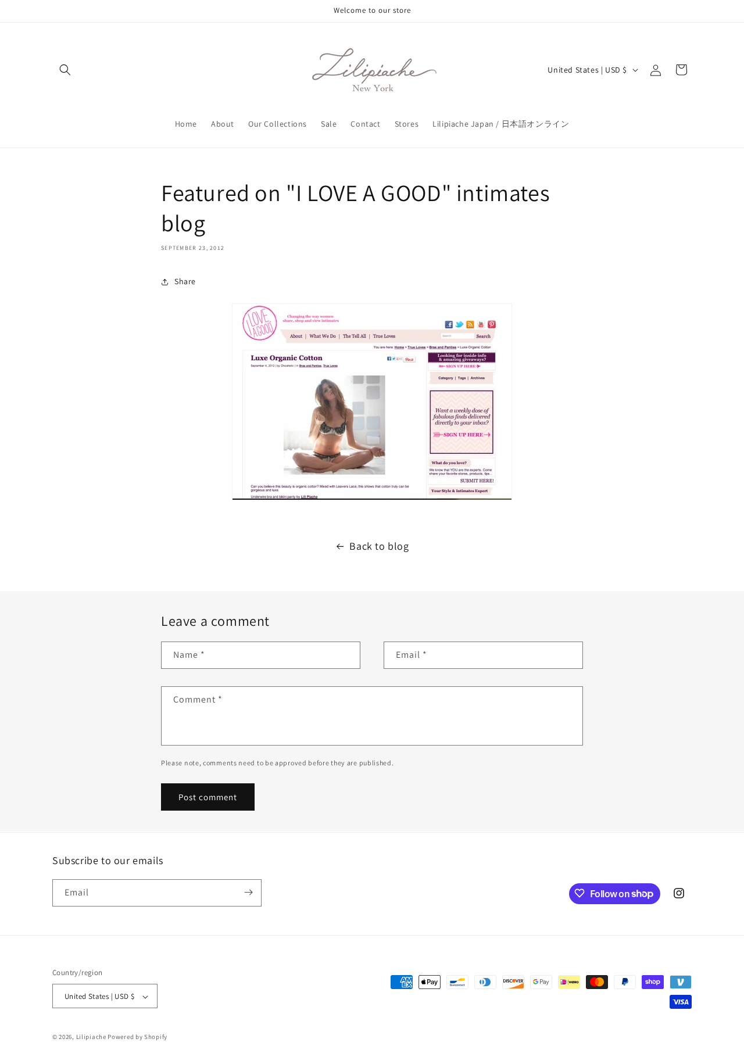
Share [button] (185, 281)
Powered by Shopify (137, 1037)
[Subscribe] (248, 892)
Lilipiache (91, 1037)
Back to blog (379, 546)
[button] (65, 70)
